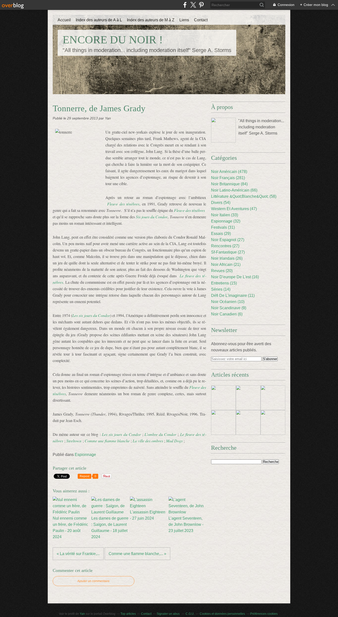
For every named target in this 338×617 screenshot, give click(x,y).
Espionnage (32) (225, 221)
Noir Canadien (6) (226, 314)
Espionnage (85, 454)
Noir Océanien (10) (227, 302)
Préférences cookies (264, 614)
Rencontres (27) (225, 246)
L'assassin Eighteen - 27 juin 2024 (147, 515)
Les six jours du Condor (121, 434)
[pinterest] (201, 5)
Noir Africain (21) (226, 264)
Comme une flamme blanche (107, 440)
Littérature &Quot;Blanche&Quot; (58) (243, 196)
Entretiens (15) (224, 283)
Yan (82, 614)
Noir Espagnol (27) (227, 240)
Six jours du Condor (152, 216)
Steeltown (73, 440)
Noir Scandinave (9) (228, 308)
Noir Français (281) (228, 178)
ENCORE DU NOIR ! (113, 39)
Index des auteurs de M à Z (150, 20)
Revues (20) (222, 271)
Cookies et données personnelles (222, 614)
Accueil (64, 20)
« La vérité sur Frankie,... (78, 554)
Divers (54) (220, 202)
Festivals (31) (223, 227)
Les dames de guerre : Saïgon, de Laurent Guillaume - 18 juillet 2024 (109, 527)
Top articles (128, 614)
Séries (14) (220, 289)
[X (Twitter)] (193, 5)
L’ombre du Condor (160, 434)
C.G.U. (190, 614)
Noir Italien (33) (224, 215)
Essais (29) (221, 233)
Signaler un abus (168, 614)
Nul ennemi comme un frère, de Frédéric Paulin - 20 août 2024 (70, 527)
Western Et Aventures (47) (234, 209)
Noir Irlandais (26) (226, 258)
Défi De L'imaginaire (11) (233, 295)
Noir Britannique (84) (229, 184)
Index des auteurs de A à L (99, 20)
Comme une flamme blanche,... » (137, 554)
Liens (184, 20)
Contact (201, 20)
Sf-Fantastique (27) (228, 252)
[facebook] (185, 5)
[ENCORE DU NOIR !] (223, 130)
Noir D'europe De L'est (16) (235, 277)
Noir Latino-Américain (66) (234, 190)
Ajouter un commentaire (93, 581)
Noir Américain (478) (229, 171)
